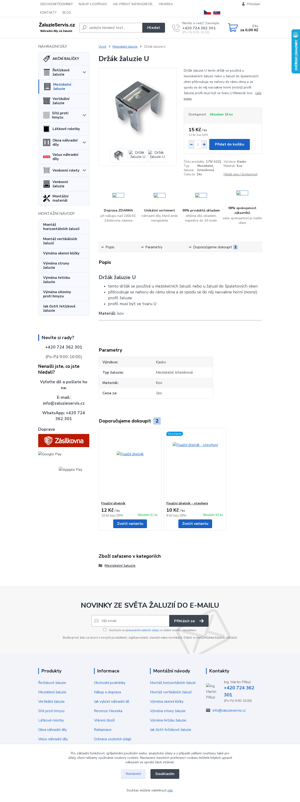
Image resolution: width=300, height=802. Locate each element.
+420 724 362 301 (199, 28)
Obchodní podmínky (109, 682)
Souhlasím (164, 773)
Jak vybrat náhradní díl (111, 701)
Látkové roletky (66, 129)
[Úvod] (56, 28)
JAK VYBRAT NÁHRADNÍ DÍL (133, 4)
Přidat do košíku (229, 144)
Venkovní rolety (65, 170)
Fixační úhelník (113, 503)
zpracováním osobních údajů (142, 630)
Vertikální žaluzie (60, 100)
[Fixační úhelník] (130, 465)
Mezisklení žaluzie (52, 692)
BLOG (67, 13)
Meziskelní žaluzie (62, 86)
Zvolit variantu (130, 523)
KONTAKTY (48, 13)
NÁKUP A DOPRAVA (93, 4)
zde (170, 790)
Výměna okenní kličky (61, 253)
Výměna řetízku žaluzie (56, 279)
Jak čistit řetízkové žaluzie (59, 308)
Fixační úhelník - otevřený (187, 503)
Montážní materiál (60, 198)
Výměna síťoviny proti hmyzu (57, 294)
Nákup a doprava (107, 692)
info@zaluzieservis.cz (229, 710)
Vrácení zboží (104, 720)
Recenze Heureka (108, 711)
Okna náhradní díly (65, 142)
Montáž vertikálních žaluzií (60, 241)
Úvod (102, 47)
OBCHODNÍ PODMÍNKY (56, 4)
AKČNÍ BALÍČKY (65, 58)
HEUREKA (166, 4)
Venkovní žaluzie (60, 184)
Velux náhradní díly (65, 156)
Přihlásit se (185, 621)
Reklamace (103, 729)
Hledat (153, 27)
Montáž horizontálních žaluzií (61, 226)
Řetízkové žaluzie (61, 72)
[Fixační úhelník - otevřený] (195, 465)
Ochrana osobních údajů (112, 739)
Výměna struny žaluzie (56, 265)
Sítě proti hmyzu (60, 115)
